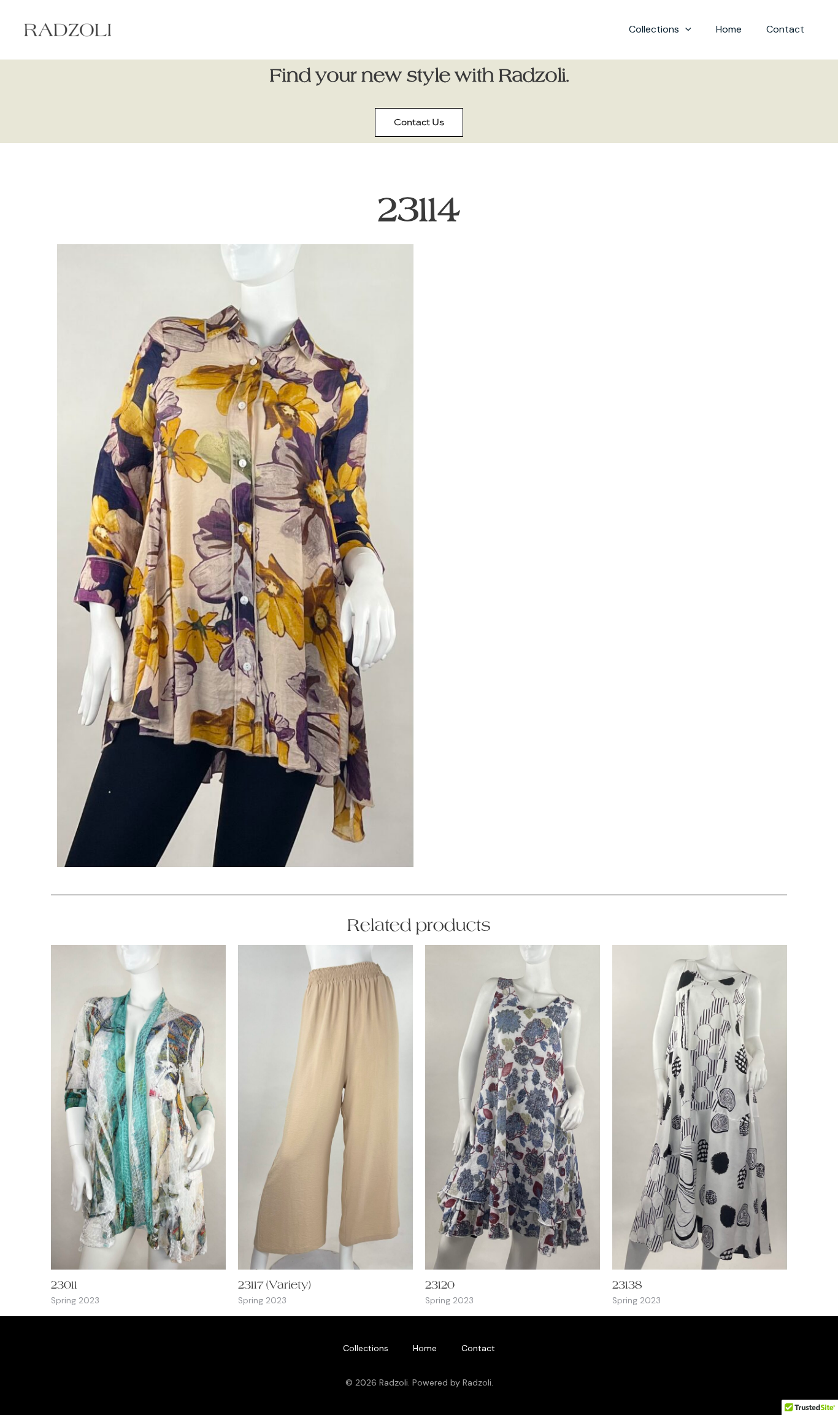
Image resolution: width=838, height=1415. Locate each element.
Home (729, 29)
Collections (654, 29)
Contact (785, 29)
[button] (685, 29)
